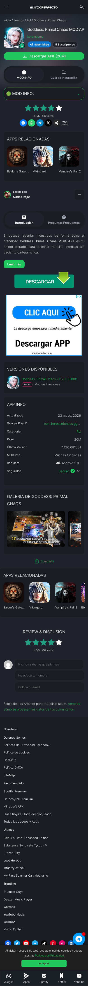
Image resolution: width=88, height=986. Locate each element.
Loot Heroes (12, 860)
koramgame (35, 36)
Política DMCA (13, 767)
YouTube (10, 922)
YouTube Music (14, 914)
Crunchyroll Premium (18, 799)
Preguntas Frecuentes (64, 219)
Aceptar (44, 963)
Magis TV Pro (13, 929)
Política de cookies (17, 752)
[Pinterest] (53, 943)
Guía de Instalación (64, 74)
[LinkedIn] (71, 943)
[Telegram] (35, 943)
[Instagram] (62, 943)
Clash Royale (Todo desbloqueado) (28, 814)
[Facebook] (8, 943)
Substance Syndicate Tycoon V (25, 845)
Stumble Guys (13, 891)
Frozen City (12, 853)
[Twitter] (17, 943)
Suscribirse (41, 44)
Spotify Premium (15, 791)
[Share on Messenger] (23, 123)
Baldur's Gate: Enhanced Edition (26, 838)
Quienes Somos (15, 737)
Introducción (24, 219)
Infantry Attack (14, 868)
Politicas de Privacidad (49, 955)
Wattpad (9, 907)
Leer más (14, 264)
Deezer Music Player (18, 899)
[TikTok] (44, 943)
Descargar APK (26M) (44, 56)
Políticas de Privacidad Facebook (26, 745)
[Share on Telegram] (40, 123)
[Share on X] (48, 123)
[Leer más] (44, 264)
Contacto (10, 760)
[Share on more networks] (56, 123)
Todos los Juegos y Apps (21, 821)
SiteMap (9, 775)
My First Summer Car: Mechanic (26, 875)
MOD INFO (24, 74)
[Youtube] (26, 943)
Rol (78, 431)
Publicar (73, 696)
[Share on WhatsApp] (31, 123)
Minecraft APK (13, 806)
